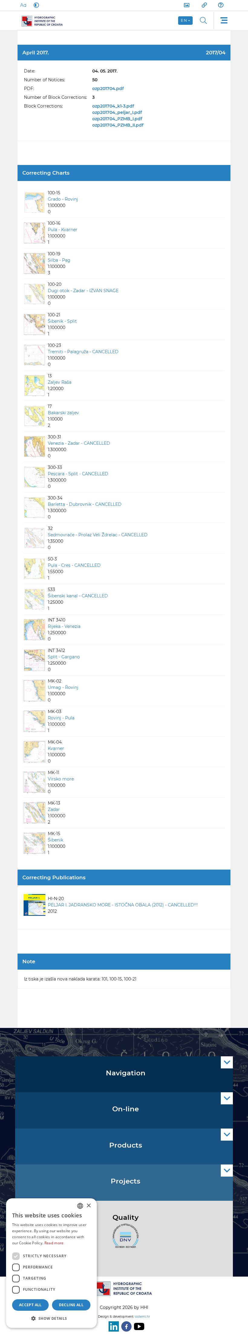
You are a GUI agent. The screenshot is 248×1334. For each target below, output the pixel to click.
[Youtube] (137, 1326)
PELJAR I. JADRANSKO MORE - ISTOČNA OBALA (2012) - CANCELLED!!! (123, 905)
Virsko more (61, 779)
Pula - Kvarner (62, 229)
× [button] (88, 1205)
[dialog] (51, 1263)
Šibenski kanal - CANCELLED (78, 596)
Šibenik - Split (62, 321)
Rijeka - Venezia (64, 626)
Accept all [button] (30, 1304)
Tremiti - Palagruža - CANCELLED (83, 351)
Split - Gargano (64, 657)
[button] (51, 1318)
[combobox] (80, 1206)
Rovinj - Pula (61, 718)
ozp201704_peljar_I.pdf (117, 112)
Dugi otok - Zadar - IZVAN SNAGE (83, 290)
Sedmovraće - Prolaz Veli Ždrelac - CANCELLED (98, 535)
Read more (54, 1242)
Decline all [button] (71, 1304)
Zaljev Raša (59, 382)
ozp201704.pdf (108, 88)
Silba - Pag (59, 260)
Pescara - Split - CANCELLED (78, 473)
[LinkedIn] (112, 1326)
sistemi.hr (142, 1317)
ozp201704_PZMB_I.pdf (117, 118)
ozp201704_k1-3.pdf (113, 106)
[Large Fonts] (23, 5)
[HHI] (44, 20)
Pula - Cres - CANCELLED (74, 565)
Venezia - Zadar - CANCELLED (79, 443)
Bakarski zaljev (63, 412)
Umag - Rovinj (63, 687)
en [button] (184, 20)
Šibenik (55, 840)
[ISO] (124, 1239)
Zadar (54, 809)
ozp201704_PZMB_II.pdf (117, 125)
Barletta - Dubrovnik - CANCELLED (85, 504)
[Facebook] (125, 1326)
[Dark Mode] (35, 5)
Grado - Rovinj (63, 199)
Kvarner (56, 748)
